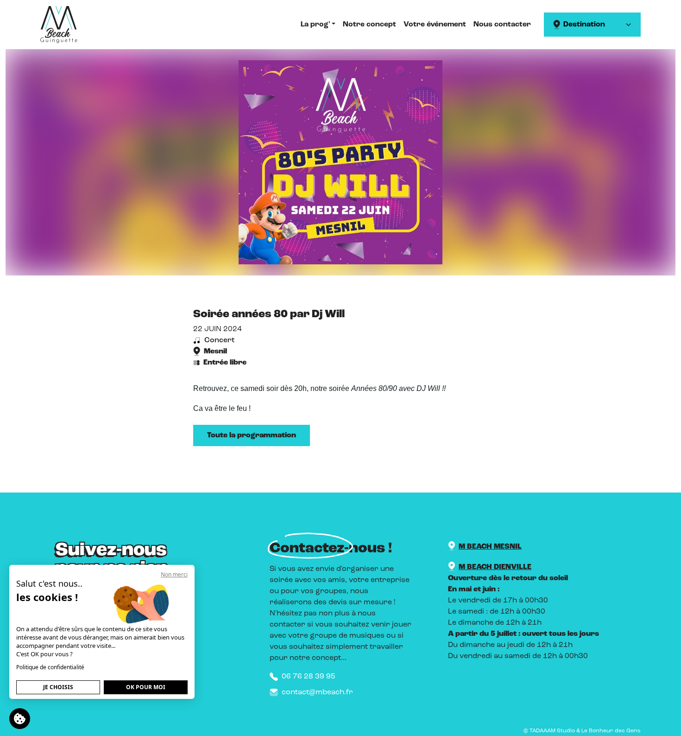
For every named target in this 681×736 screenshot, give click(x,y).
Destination (584, 24)
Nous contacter (502, 24)
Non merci (174, 574)
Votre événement (435, 24)
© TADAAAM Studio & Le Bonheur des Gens (582, 731)
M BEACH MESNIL (490, 546)
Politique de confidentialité (50, 667)
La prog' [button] (315, 24)
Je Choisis (58, 687)
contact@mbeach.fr (317, 692)
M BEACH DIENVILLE (495, 567)
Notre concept (369, 24)
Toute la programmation (251, 435)
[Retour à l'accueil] (58, 24)
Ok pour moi (145, 687)
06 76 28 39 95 (308, 676)
